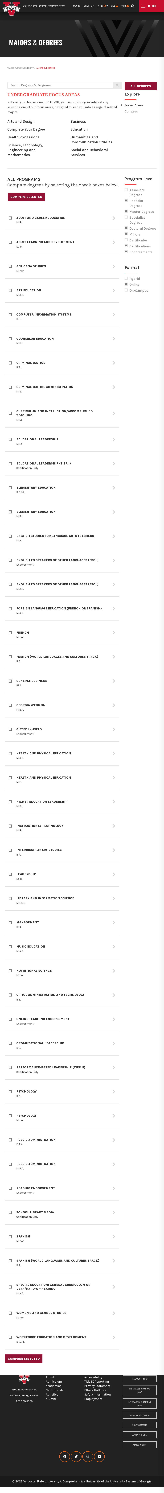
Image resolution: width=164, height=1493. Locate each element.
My (77, 6)
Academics (53, 1386)
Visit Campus (139, 1425)
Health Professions (23, 137)
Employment (93, 1399)
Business (78, 121)
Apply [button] (101, 6)
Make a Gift (139, 1445)
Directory (89, 6)
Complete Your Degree (26, 129)
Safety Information (97, 1394)
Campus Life (55, 1390)
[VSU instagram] (87, 1456)
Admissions (54, 1381)
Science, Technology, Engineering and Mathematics (25, 150)
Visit (124, 6)
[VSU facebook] (64, 1456)
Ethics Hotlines (95, 1390)
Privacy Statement (97, 1386)
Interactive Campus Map (140, 1404)
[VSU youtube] (99, 1456)
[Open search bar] (132, 5)
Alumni (51, 1399)
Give (113, 6)
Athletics (52, 1394)
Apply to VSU (139, 1435)
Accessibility (93, 1377)
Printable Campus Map (139, 1390)
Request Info (140, 1378)
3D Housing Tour (140, 1415)
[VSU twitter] (76, 1456)
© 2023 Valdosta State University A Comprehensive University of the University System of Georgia (82, 1481)
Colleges (131, 111)
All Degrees (140, 86)
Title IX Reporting (96, 1381)
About (50, 1377)
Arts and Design (21, 121)
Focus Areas (134, 105)
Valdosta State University (20, 68)
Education (79, 129)
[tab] (62, 218)
